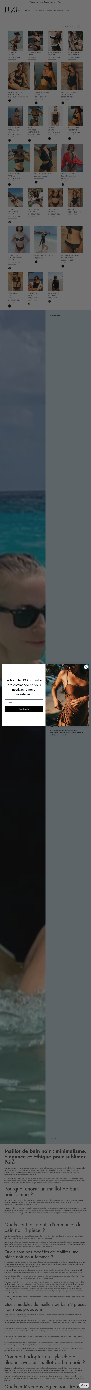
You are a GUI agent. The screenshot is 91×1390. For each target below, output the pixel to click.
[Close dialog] (86, 667)
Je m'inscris (24, 709)
